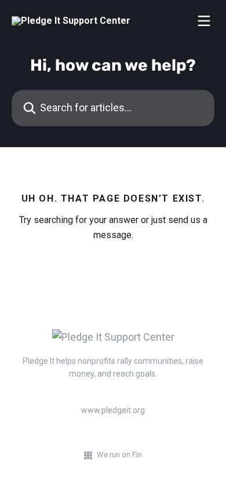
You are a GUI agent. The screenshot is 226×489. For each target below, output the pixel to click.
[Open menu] (204, 21)
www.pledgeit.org (113, 410)
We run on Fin (119, 454)
